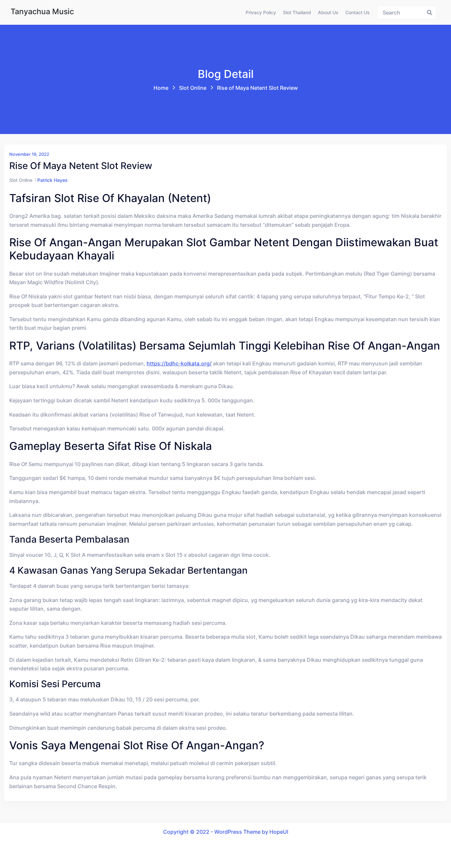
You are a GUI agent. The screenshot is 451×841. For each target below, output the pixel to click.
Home (161, 87)
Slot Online (192, 87)
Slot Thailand (297, 12)
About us (328, 12)
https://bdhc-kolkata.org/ (179, 363)
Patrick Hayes (52, 180)
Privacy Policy (261, 12)
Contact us (357, 12)
